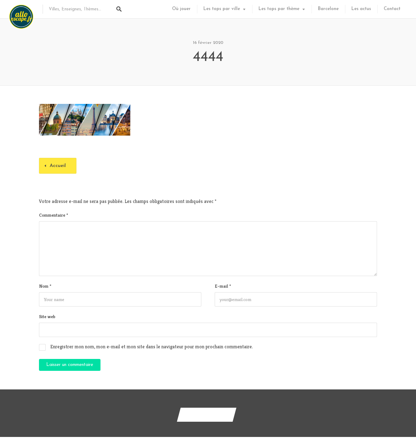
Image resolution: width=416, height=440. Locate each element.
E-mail (223, 286)
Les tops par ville (221, 9)
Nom (45, 286)
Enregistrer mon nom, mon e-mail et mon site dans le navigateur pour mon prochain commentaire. (151, 346)
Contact (392, 9)
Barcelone (328, 9)
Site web (47, 316)
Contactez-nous (206, 414)
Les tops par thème (279, 9)
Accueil (58, 165)
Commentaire (53, 215)
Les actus (361, 9)
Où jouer (181, 9)
